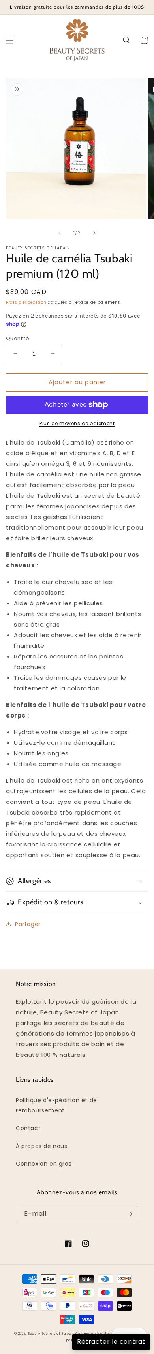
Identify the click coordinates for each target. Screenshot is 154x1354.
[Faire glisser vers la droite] (94, 233)
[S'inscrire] (129, 1214)
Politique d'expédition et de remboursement (56, 1105)
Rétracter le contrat (111, 1341)
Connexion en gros (43, 1164)
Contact (28, 1128)
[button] (10, 40)
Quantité (17, 338)
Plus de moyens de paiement (77, 423)
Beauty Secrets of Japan (51, 1333)
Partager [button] (28, 924)
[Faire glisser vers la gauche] (59, 233)
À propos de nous (42, 1146)
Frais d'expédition (26, 302)
